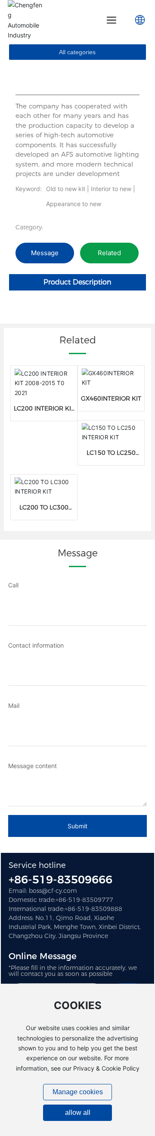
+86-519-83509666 (60, 879)
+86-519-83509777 (84, 900)
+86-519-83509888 (93, 909)
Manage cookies (78, 1092)
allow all (77, 1112)
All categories (77, 52)
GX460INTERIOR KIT (111, 398)
